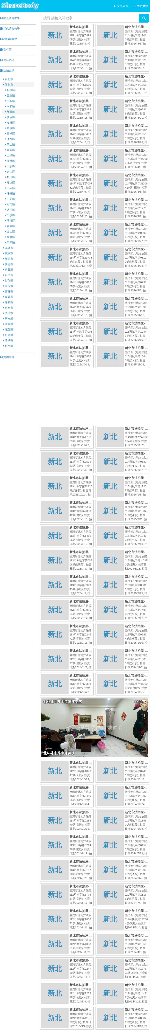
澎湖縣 (8, 340)
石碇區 (10, 188)
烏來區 (10, 242)
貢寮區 (10, 226)
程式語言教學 (11, 28)
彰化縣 (8, 280)
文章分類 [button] (122, 5)
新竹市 (8, 258)
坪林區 (10, 193)
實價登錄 (8, 357)
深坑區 (10, 182)
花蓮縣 (8, 329)
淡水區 (10, 139)
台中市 (8, 275)
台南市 (8, 307)
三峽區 (10, 133)
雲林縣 (8, 291)
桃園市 (8, 253)
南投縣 (8, 286)
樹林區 (10, 122)
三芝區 (10, 198)
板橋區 (10, 90)
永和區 (10, 106)
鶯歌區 (10, 128)
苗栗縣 (8, 269)
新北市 (8, 84)
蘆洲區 (10, 160)
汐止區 (10, 144)
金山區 (10, 231)
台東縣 (8, 334)
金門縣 (8, 345)
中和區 (10, 100)
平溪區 (10, 215)
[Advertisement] (18, 421)
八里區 (10, 209)
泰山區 (10, 171)
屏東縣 (8, 318)
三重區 (10, 95)
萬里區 (10, 237)
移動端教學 (10, 39)
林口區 (10, 177)
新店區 (10, 117)
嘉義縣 (8, 302)
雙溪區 (10, 220)
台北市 (8, 79)
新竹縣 (8, 264)
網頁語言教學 (11, 18)
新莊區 (10, 111)
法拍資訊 (8, 70)
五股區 (10, 166)
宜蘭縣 (8, 324)
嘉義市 (8, 296)
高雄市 (8, 313)
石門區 (10, 204)
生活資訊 (8, 60)
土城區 (10, 155)
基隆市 (8, 247)
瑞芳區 (10, 149)
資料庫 (7, 49)
